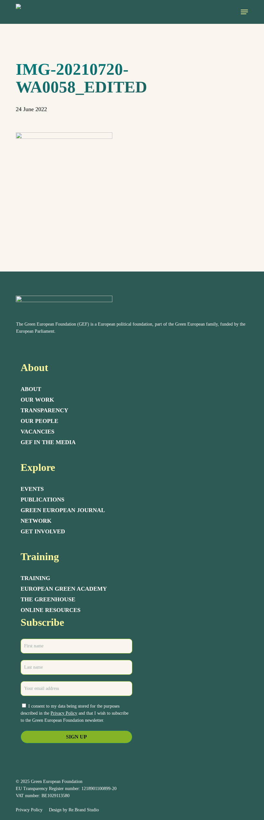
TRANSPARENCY (44, 410)
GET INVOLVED (43, 531)
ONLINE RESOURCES (50, 610)
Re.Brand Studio (84, 809)
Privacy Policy (64, 713)
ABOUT (31, 389)
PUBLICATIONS (42, 499)
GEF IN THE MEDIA (48, 442)
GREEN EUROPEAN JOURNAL (63, 510)
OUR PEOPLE (39, 421)
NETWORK (36, 521)
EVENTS (32, 489)
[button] (244, 12)
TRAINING (35, 578)
